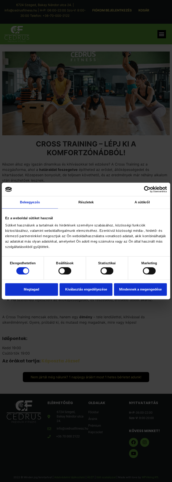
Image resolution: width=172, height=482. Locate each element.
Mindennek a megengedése (140, 289)
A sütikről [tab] (142, 202)
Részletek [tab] (86, 202)
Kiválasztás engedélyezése (86, 289)
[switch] (64, 271)
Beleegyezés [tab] (30, 202)
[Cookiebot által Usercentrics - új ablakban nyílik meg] (147, 189)
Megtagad (31, 289)
